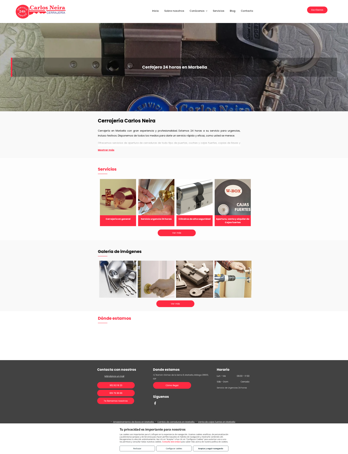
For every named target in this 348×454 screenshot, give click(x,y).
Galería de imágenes (120, 251)
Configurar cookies (174, 448)
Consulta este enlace (171, 441)
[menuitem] (156, 11)
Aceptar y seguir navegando (210, 448)
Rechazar (137, 448)
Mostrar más (106, 150)
